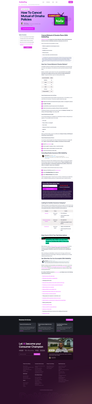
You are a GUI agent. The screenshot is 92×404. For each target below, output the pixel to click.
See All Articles (69, 319)
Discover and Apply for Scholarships (38, 383)
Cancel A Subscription (25, 9)
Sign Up (28, 47)
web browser (58, 170)
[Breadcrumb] (19, 4)
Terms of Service (25, 382)
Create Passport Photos (62, 379)
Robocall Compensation (26, 378)
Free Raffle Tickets (38, 378)
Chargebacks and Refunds (39, 371)
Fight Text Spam (25, 377)
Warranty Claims (25, 371)
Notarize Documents (62, 372)
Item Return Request (38, 369)
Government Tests (61, 371)
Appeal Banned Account (39, 372)
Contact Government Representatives (62, 378)
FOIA (59, 374)
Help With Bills (37, 380)
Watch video (52, 350)
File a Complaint (49, 368)
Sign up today (37, 354)
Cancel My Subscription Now (28, 28)
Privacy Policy (25, 383)
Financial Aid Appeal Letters (39, 385)
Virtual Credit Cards (26, 368)
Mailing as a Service (62, 367)
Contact (24, 386)
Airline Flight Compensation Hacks (28, 367)
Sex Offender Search (62, 381)
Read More (21, 330)
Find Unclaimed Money (38, 379)
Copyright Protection (50, 367)
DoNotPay (23, 2)
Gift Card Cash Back (38, 377)
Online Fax (60, 368)
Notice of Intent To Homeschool (63, 380)
